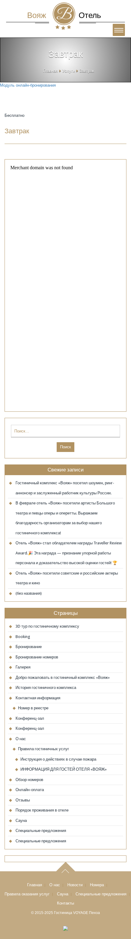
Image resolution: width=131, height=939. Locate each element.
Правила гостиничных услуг (43, 749)
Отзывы (23, 800)
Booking (23, 636)
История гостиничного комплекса (46, 687)
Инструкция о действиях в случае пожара (58, 759)
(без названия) (29, 593)
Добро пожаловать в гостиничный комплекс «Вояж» (63, 677)
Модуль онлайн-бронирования (28, 85)
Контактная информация (38, 698)
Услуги (68, 71)
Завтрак (17, 131)
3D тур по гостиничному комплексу (47, 626)
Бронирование (29, 646)
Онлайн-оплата (30, 789)
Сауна (21, 820)
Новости (75, 885)
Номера (97, 885)
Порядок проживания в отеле (42, 810)
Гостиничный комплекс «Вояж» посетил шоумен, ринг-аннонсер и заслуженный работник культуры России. (65, 488)
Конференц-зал (30, 718)
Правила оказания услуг (27, 894)
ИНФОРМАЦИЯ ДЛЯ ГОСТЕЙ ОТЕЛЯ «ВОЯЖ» (63, 769)
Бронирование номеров (37, 657)
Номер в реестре (33, 708)
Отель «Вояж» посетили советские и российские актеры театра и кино (67, 578)
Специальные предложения (41, 830)
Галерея (23, 667)
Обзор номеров (29, 779)
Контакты (65, 903)
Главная (50, 71)
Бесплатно (14, 115)
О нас (21, 739)
